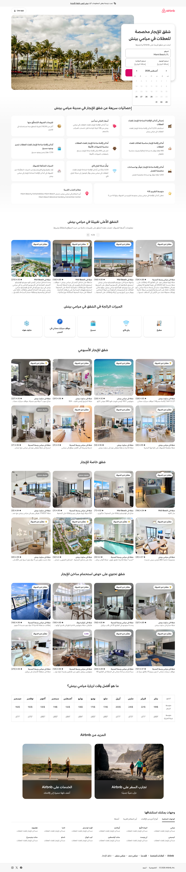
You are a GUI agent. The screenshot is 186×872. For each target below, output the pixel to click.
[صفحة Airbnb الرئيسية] (168, 11)
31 (156, 102)
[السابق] (98, 235)
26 (146, 97)
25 (151, 97)
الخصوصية (153, 868)
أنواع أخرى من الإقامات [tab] (149, 819)
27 (141, 97)
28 (136, 97)
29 (166, 102)
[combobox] (148, 54)
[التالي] (88, 235)
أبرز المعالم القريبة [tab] (130, 819)
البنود (145, 868)
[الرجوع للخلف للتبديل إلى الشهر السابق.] (166, 71)
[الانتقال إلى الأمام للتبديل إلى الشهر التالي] (137, 71)
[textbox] (159, 64)
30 (161, 102)
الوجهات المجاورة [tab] (168, 819)
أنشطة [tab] (116, 819)
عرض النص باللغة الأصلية (79, 3)
